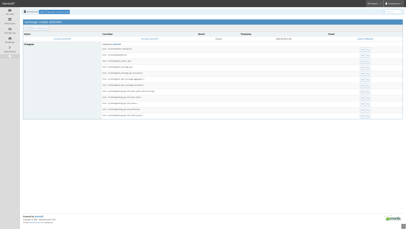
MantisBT (39, 216)
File (367, 49)
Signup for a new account (58, 11)
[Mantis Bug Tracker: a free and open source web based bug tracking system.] (392, 217)
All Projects (373, 3)
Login (42, 11)
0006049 (117, 44)
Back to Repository (39, 28)
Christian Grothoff (62, 38)
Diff (27, 28)
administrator (35, 222)
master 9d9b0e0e (365, 38)
